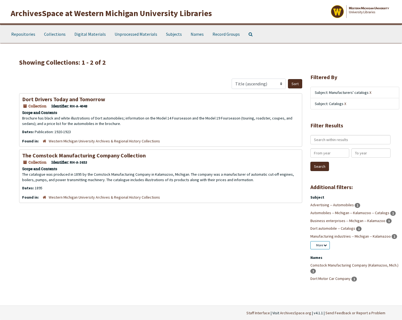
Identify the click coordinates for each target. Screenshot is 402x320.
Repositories (23, 34)
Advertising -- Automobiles (332, 204)
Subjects (174, 34)
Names (197, 34)
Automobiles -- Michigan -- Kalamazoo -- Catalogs (350, 212)
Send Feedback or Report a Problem (355, 312)
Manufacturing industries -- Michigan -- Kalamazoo (351, 236)
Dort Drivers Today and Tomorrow (63, 99)
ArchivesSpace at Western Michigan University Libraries (111, 13)
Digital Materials (90, 34)
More (320, 245)
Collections (55, 34)
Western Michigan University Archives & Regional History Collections (104, 141)
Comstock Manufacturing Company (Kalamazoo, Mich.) (354, 265)
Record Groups (226, 34)
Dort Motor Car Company (330, 278)
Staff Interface (258, 312)
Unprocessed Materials (136, 34)
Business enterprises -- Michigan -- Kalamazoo (348, 220)
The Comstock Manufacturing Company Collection (84, 155)
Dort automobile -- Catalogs (333, 228)
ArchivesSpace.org (295, 312)
